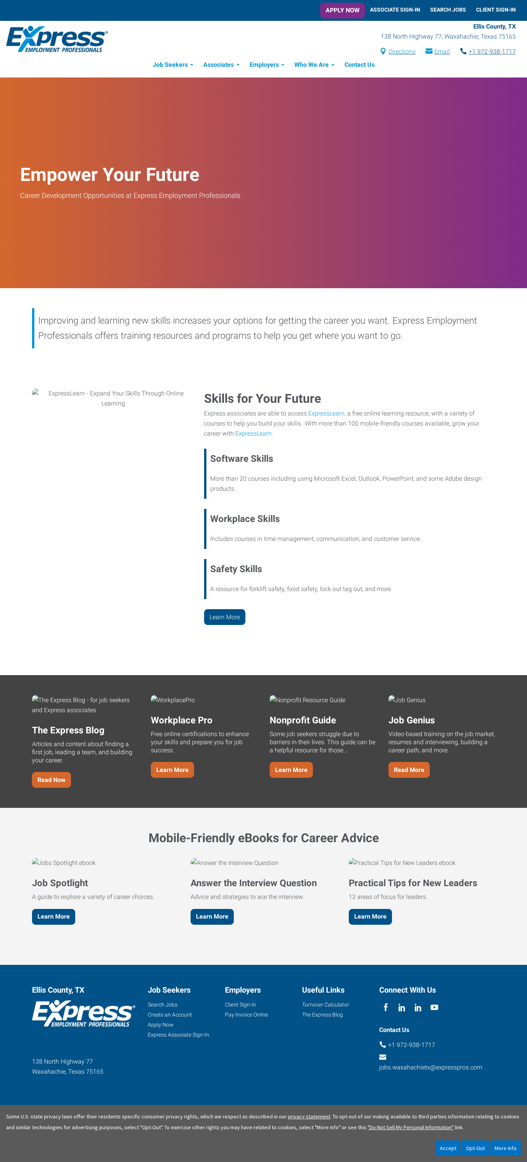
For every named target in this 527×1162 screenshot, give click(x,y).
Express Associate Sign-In (178, 1035)
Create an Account (170, 1015)
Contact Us (360, 64)
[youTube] (434, 1007)
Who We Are (311, 64)
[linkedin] (401, 1007)
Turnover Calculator (325, 1005)
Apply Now (343, 10)
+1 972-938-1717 (492, 51)
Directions (402, 51)
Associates (218, 64)
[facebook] (385, 1007)
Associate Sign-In (395, 10)
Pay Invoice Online (246, 1015)
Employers (264, 64)
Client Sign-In (496, 10)
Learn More (224, 617)
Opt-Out (475, 1148)
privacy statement (309, 1116)
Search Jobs (448, 10)
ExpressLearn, (327, 413)
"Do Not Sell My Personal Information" (411, 1127)
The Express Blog (322, 1015)
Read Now (51, 780)
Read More (409, 770)
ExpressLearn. (254, 433)
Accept (448, 1148)
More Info (506, 1148)
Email (442, 51)
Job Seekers (170, 64)
